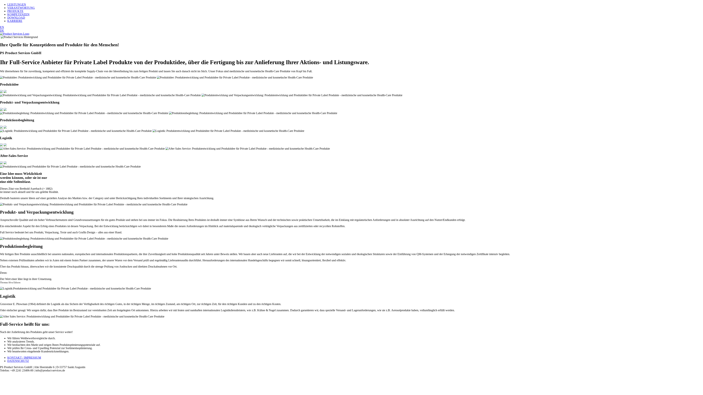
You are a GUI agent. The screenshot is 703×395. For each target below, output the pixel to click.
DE (2, 30)
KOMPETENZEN (18, 14)
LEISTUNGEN (16, 4)
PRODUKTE (15, 11)
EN (2, 27)
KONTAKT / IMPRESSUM (24, 357)
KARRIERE (14, 20)
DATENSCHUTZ (18, 360)
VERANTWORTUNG (21, 7)
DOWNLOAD (16, 17)
